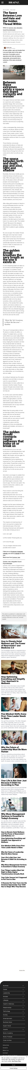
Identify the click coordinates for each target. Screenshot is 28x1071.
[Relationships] (23, 917)
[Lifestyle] (23, 910)
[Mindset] (23, 906)
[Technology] (23, 921)
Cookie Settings (13, 1068)
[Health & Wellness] (23, 914)
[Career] (23, 899)
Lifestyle (5, 910)
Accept (13, 1065)
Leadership (6, 903)
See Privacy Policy (16, 1061)
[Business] (23, 896)
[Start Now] (14, 647)
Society (5, 925)
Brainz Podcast (7, 947)
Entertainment (7, 928)
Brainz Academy (8, 943)
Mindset (5, 906)
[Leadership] (23, 903)
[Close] (26, 1058)
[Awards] (23, 939)
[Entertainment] (23, 928)
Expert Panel (7, 936)
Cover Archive (7, 950)
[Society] (23, 925)
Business (5, 895)
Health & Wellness (8, 914)
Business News (7, 932)
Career (5, 899)
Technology (6, 921)
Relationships (7, 917)
